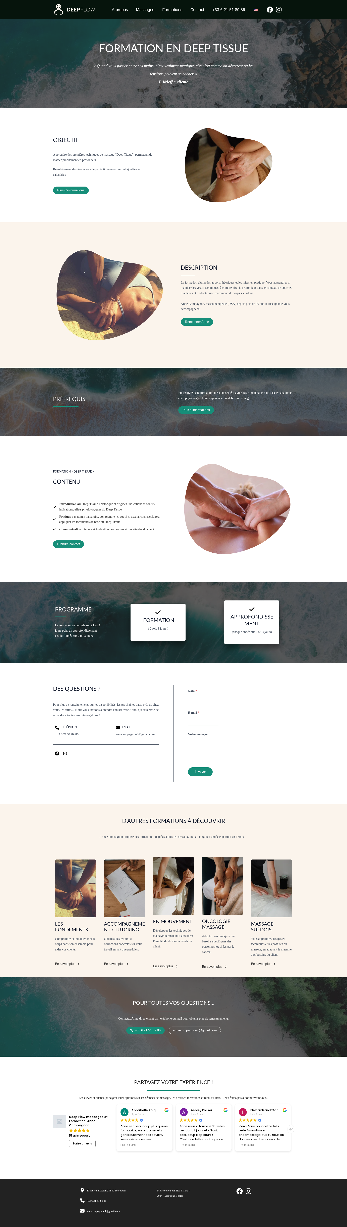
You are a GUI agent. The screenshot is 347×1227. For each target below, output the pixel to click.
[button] (291, 1129)
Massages (145, 9)
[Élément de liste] (57, 753)
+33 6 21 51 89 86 (228, 9)
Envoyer (200, 771)
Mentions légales (173, 1195)
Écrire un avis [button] (82, 1143)
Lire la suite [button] (128, 1145)
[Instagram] (279, 9)
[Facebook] (270, 9)
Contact (197, 9)
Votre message (197, 734)
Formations (172, 9)
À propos (120, 9)
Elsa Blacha (182, 1190)
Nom (192, 691)
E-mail (193, 712)
